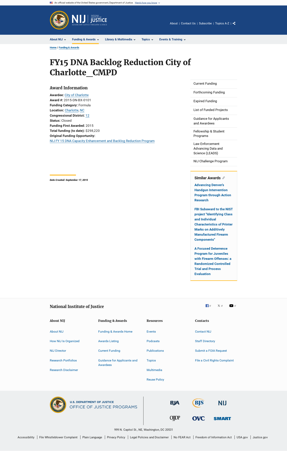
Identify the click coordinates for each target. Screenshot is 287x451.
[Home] (89, 20)
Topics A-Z (222, 23)
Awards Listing (108, 341)
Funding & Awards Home (115, 331)
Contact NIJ (203, 331)
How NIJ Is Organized (64, 341)
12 (87, 115)
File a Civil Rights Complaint (214, 360)
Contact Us (188, 23)
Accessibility (26, 437)
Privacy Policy (116, 437)
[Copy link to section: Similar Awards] (223, 177)
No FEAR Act (182, 437)
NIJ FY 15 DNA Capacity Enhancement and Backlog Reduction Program (102, 141)
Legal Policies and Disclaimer (149, 437)
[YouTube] (233, 308)
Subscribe (205, 23)
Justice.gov (260, 437)
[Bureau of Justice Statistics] (198, 408)
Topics (151, 360)
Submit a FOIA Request (211, 350)
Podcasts (153, 341)
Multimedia (154, 370)
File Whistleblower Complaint (58, 437)
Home (53, 47)
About (174, 23)
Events (151, 331)
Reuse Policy (155, 379)
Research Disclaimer (64, 370)
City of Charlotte (77, 95)
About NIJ (56, 331)
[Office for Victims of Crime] (198, 421)
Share (237, 26)
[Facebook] (210, 308)
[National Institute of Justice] (222, 406)
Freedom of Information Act (213, 437)
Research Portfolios (63, 360)
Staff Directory (205, 341)
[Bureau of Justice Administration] (174, 406)
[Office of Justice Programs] (59, 20)
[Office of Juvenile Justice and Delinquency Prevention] (175, 421)
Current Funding (109, 350)
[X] (221, 308)
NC (82, 110)
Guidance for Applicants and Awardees (117, 362)
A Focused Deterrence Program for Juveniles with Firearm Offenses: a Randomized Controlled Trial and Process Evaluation (212, 261)
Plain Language (92, 437)
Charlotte (71, 110)
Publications (155, 350)
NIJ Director (58, 350)
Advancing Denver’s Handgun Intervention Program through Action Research (212, 192)
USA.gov (242, 437)
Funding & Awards (69, 47)
